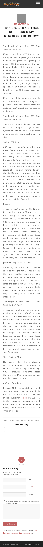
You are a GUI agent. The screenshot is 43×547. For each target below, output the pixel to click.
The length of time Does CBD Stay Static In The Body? (21, 32)
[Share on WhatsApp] (6, 436)
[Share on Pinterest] (6, 440)
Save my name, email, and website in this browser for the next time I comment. (22, 502)
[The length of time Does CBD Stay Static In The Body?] (21, 18)
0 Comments (21, 420)
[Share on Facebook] (6, 427)
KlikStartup (37, 544)
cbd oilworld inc (21, 24)
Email (31, 487)
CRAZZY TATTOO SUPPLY (18, 544)
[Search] (32, 2)
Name (31, 479)
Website (31, 494)
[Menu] (37, 2)
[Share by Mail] (6, 448)
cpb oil (23, 397)
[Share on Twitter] (6, 431)
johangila (35, 420)
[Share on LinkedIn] (6, 444)
